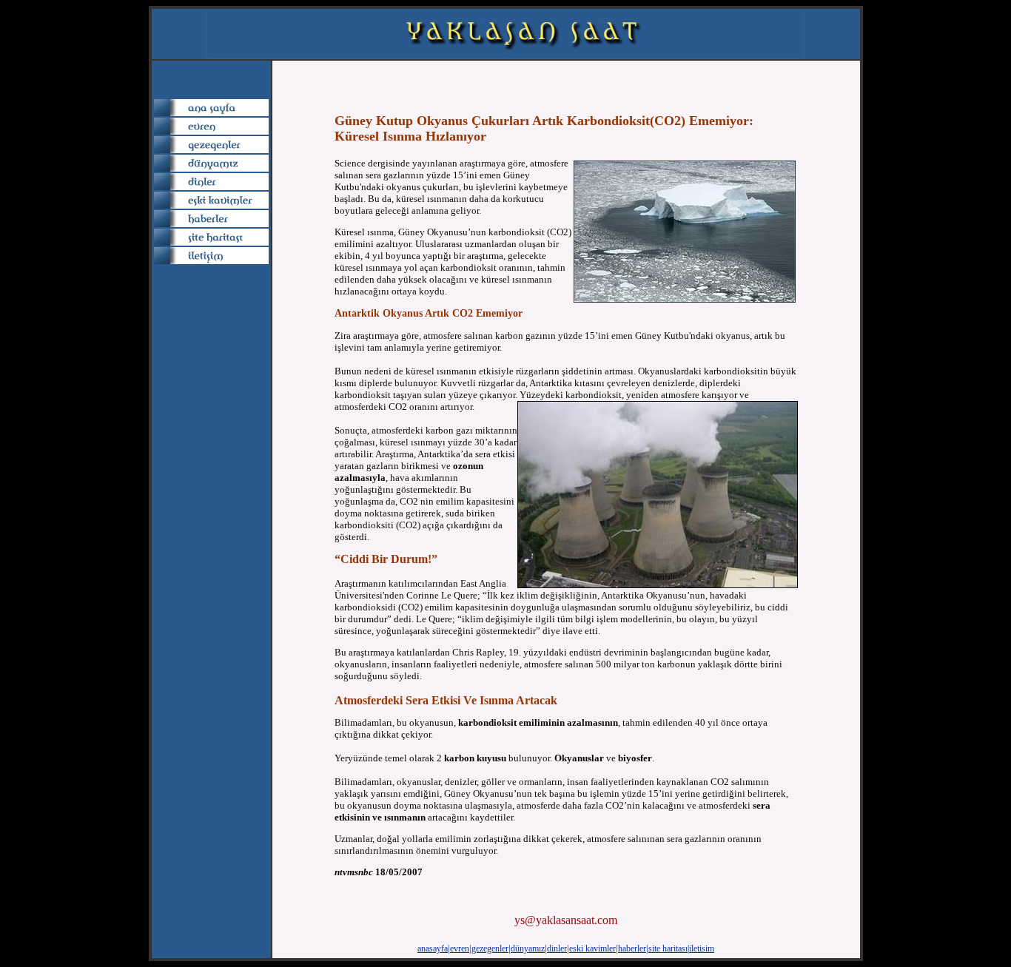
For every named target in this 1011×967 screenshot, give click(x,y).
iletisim (701, 948)
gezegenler (489, 948)
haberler (632, 948)
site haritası (668, 948)
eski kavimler (592, 948)
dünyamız (528, 948)
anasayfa (432, 948)
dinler (557, 948)
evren (459, 948)
